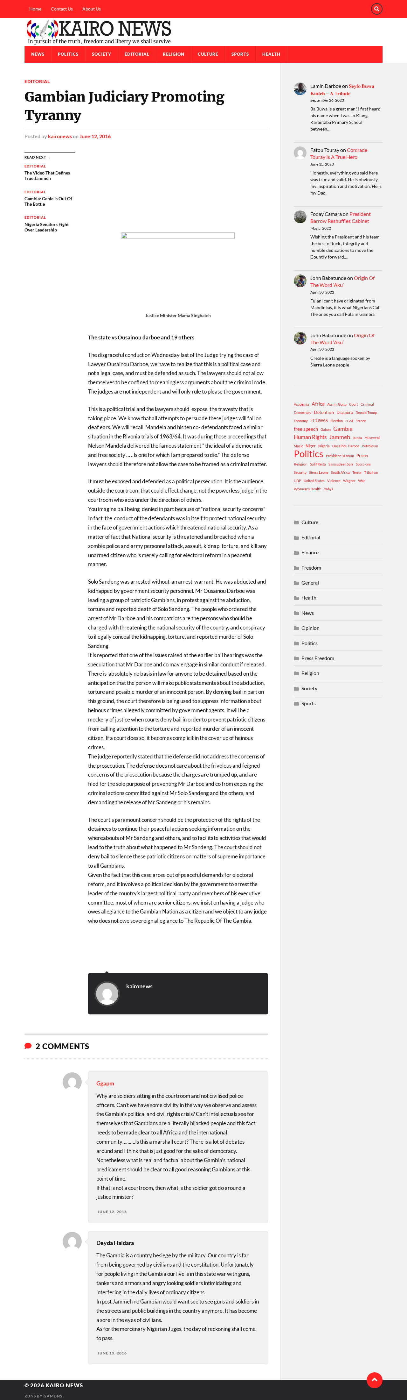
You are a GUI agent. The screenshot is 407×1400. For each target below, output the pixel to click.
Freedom (311, 568)
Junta (357, 437)
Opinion (310, 628)
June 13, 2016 (112, 1353)
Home (35, 8)
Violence (334, 481)
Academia (301, 404)
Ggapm (105, 1083)
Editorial (137, 54)
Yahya (329, 489)
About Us (91, 8)
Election (336, 421)
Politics (68, 54)
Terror (357, 472)
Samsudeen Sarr (340, 464)
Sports (240, 54)
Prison (362, 455)
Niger (311, 445)
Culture (208, 54)
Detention (324, 412)
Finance (310, 552)
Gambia (343, 428)
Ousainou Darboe (345, 446)
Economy (301, 421)
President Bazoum (340, 456)
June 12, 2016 (95, 136)
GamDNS (53, 1396)
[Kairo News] (203, 32)
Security (300, 472)
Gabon (326, 429)
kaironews (60, 136)
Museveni (372, 438)
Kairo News (64, 1385)
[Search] (377, 9)
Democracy (302, 412)
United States (314, 481)
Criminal (367, 404)
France (360, 421)
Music (298, 446)
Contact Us (62, 8)
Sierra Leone (318, 472)
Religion (173, 54)
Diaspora (344, 412)
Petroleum (370, 446)
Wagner (349, 481)
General (310, 582)
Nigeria (324, 446)
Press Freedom (317, 658)
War (361, 480)
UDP (297, 481)
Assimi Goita (337, 404)
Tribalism (371, 472)
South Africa (340, 472)
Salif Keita (318, 464)
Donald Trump (366, 412)
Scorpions (363, 464)
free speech (306, 429)
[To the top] (375, 1380)
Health (271, 54)
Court (353, 404)
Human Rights (310, 437)
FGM (349, 421)
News (38, 54)
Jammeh (339, 437)
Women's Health (307, 489)
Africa (318, 404)
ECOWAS (319, 420)
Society (101, 54)
